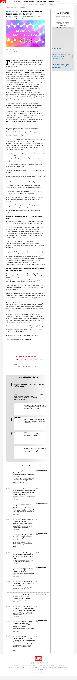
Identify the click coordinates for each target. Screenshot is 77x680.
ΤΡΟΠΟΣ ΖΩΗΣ (41, 4)
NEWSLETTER (33, 665)
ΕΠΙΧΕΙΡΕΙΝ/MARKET (14, 7)
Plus (47, 4)
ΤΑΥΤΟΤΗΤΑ (16, 665)
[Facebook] (41, 45)
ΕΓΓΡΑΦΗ (39, 364)
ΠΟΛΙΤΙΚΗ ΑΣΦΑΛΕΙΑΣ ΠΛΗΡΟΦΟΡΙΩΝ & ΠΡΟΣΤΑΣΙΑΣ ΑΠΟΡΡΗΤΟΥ (24, 667)
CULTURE (31, 4)
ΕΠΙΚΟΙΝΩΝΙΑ (24, 665)
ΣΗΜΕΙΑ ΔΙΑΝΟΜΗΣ (63, 667)
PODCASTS (51, 4)
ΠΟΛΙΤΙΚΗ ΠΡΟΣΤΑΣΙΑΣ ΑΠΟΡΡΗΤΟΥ (31, 366)
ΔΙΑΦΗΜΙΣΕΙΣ (41, 665)
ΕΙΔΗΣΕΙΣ (26, 4)
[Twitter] (44, 45)
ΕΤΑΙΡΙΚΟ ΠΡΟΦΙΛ (51, 665)
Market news (22, 7)
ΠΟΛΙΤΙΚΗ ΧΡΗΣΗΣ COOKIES (49, 667)
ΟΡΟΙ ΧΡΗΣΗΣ (19, 366)
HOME (7, 7)
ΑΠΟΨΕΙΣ (36, 4)
